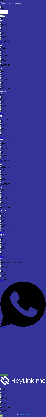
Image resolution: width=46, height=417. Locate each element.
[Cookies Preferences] (1, 415)
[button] (23, 352)
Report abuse (2, 373)
